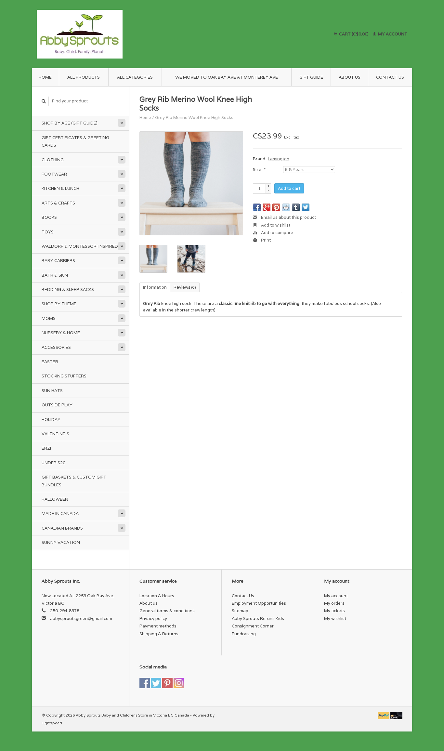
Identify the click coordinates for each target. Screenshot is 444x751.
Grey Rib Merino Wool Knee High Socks (194, 117)
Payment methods (157, 626)
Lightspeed (52, 722)
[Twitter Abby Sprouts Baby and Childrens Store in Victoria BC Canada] (156, 683)
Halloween (55, 499)
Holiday (51, 419)
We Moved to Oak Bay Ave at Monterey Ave (226, 77)
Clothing (53, 160)
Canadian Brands (62, 528)
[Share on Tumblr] (296, 207)
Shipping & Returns (158, 634)
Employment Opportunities (259, 603)
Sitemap (240, 610)
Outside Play (57, 405)
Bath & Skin (55, 275)
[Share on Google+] (266, 207)
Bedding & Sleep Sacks (68, 289)
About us (349, 77)
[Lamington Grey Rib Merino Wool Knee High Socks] (191, 183)
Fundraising (244, 634)
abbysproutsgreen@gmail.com (81, 618)
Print (265, 240)
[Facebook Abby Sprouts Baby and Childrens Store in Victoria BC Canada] (144, 683)
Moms (49, 318)
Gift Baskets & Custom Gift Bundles (74, 480)
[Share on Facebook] (257, 207)
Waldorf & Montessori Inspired (80, 246)
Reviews (185, 287)
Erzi (46, 448)
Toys (48, 232)
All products (83, 77)
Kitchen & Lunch (60, 188)
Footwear (54, 174)
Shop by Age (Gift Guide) (70, 123)
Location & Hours (156, 596)
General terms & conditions (167, 610)
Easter (50, 361)
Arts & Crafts (58, 203)
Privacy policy (153, 618)
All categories (135, 77)
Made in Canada (60, 513)
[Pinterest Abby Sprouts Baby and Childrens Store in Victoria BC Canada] (167, 683)
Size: (259, 169)
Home (45, 77)
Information (155, 287)
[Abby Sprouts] (136, 34)
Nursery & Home (61, 333)
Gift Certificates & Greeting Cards (75, 141)
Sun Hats (52, 390)
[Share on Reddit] (286, 207)
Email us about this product (288, 217)
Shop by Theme (59, 304)
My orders (334, 603)
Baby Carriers (58, 260)
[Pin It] (276, 207)
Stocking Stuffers (64, 376)
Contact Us (390, 77)
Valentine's (55, 434)
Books (49, 217)
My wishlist (335, 618)
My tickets (334, 610)
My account (392, 34)
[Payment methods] (384, 715)
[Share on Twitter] (305, 207)
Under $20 (53, 463)
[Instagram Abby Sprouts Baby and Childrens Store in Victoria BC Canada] (179, 683)
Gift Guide (311, 77)
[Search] (44, 101)
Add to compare (276, 232)
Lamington (278, 159)
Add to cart (289, 188)
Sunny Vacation (61, 542)
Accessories (56, 347)
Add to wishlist (275, 225)
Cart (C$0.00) (354, 34)
